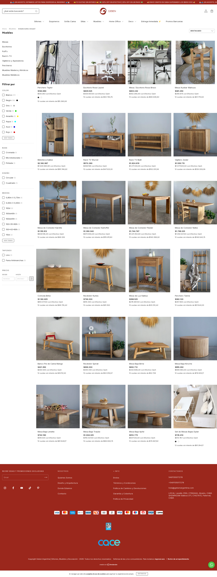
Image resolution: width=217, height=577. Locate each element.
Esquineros (54, 21)
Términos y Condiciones (124, 483)
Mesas (5, 42)
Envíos (116, 477)
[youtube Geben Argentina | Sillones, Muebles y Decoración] (22, 488)
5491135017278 (176, 477)
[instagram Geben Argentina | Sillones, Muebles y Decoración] (5, 488)
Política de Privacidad (123, 499)
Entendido (142, 573)
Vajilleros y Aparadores (13, 61)
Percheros (7, 65)
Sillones (38, 21)
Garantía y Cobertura (123, 493)
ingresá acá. (160, 559)
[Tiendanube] (108, 565)
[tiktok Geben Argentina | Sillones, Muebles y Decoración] (30, 488)
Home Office (115, 21)
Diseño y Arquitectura (68, 483)
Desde (4, 274)
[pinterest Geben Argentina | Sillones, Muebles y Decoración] (38, 488)
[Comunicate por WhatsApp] (211, 565)
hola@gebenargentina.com (181, 488)
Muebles (97, 21)
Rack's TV (7, 56)
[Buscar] (36, 11)
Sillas (83, 21)
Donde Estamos (65, 488)
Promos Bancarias (174, 21)
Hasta (18, 274)
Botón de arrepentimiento (178, 559)
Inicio (4, 29)
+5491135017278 (176, 482)
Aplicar (31, 278)
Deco (131, 21)
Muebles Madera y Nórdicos (15, 70)
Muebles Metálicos (10, 75)
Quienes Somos (65, 477)
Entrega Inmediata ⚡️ (151, 21)
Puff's (5, 51)
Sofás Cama (70, 21)
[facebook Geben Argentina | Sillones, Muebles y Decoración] (13, 488)
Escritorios (7, 46)
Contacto (62, 493)
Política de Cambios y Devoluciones (129, 488)
